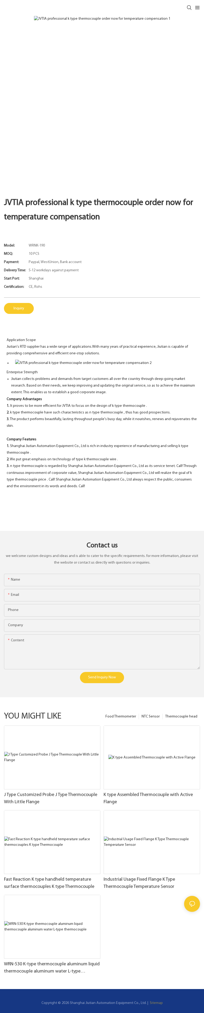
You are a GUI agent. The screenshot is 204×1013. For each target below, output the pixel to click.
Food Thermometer (120, 717)
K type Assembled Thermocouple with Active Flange (148, 799)
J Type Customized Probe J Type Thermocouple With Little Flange (50, 799)
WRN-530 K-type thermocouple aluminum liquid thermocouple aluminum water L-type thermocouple (52, 968)
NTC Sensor (151, 717)
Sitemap (156, 1003)
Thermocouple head (181, 717)
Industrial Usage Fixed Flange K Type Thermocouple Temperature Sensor (139, 883)
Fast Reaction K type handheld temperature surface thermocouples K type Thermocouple (49, 883)
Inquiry (19, 308)
